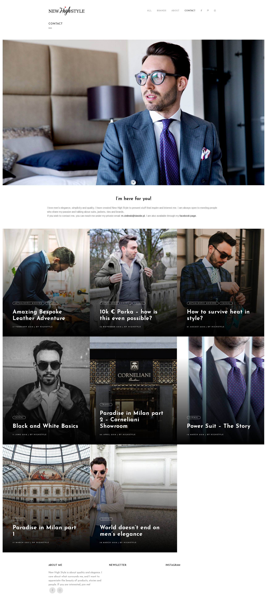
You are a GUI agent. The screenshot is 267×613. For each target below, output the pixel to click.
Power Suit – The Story (218, 426)
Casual (51, 303)
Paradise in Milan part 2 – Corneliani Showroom (131, 420)
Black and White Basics (45, 426)
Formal (194, 417)
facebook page (188, 216)
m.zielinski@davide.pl (133, 216)
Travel (106, 404)
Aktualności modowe (28, 303)
